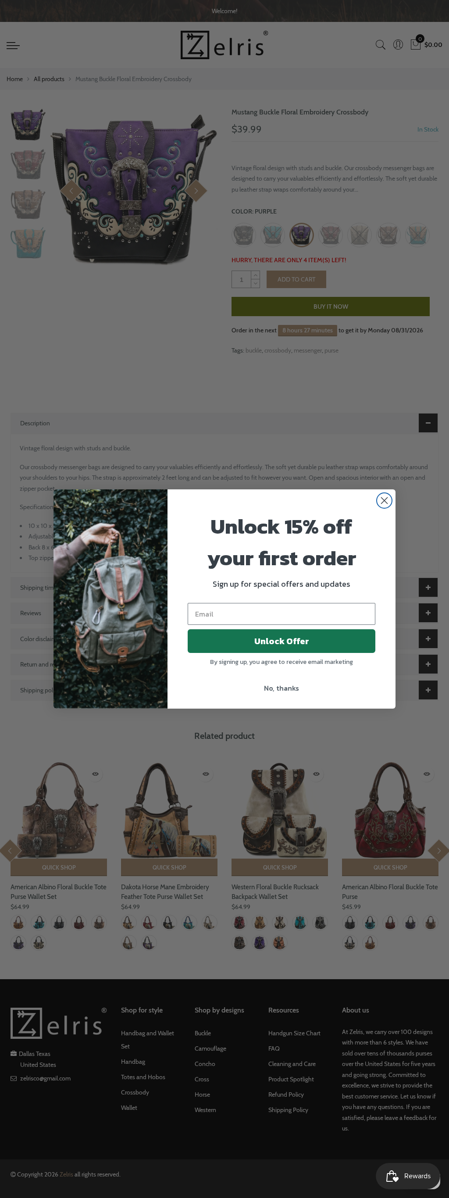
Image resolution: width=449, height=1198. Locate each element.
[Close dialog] (384, 500)
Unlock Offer (281, 641)
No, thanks (281, 688)
